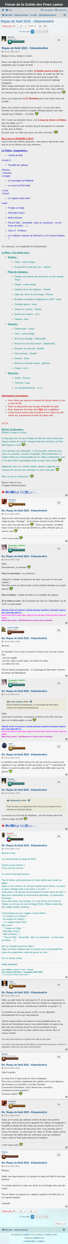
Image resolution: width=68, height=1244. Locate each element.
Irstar (11, 982)
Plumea (5, 1152)
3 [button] (39, 31)
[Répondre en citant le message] (59, 40)
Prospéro (12, 500)
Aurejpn (11, 37)
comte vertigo (12, 627)
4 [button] (43, 31)
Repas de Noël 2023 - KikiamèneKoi (27, 21)
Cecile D (10, 833)
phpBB (26, 1235)
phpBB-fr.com (38, 1238)
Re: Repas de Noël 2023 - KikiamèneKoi (24, 510)
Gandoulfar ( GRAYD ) (16, 545)
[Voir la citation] (31, 701)
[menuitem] (8, 10)
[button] (47, 32)
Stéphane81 (15, 800)
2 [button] (36, 31)
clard (11, 744)
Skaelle (5, 1054)
